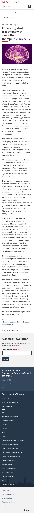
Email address (7, 349)
